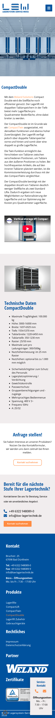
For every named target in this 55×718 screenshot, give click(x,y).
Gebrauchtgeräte (15, 623)
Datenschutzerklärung (18, 645)
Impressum (12, 641)
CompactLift (12, 606)
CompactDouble (15, 615)
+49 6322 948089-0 (21, 565)
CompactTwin (15, 127)
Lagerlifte (11, 602)
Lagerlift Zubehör (15, 619)
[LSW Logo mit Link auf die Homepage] (15, 8)
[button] (5, 712)
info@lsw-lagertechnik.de (19, 572)
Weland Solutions (23, 97)
